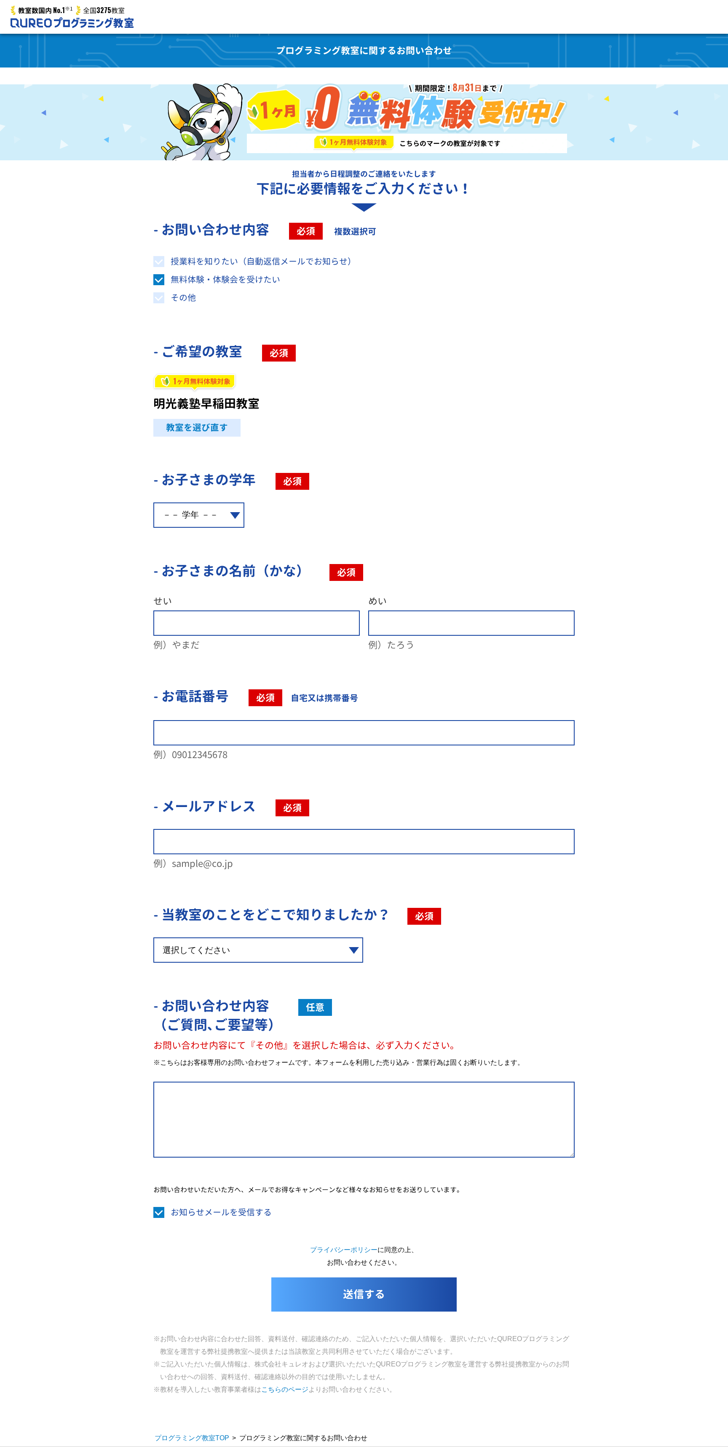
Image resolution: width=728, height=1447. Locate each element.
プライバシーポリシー (343, 1249)
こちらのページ (284, 1389)
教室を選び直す (197, 427)
